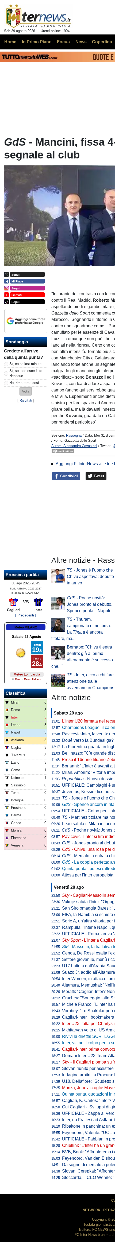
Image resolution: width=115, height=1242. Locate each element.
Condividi (68, 476)
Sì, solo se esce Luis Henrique (25, 373)
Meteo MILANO (25, 627)
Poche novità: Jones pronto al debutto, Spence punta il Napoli (89, 604)
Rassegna (74, 435)
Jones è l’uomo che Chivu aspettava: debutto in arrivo (90, 576)
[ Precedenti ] (25, 615)
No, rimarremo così (24, 383)
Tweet (98, 476)
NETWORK (91, 1210)
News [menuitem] (81, 42)
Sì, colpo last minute (25, 364)
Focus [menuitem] (63, 42)
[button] (26, 391)
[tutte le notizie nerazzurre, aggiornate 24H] (38, 16)
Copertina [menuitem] (102, 42)
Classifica (15, 693)
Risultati (26, 400)
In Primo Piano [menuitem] (37, 42)
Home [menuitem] (10, 42)
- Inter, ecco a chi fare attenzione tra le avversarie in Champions (90, 681)
